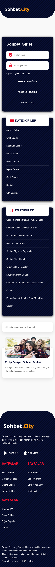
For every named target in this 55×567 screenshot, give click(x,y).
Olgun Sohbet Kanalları (17, 267)
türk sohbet (29, 561)
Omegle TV (7, 509)
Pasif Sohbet (34, 472)
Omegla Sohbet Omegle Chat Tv (21, 228)
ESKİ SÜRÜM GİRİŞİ (27, 92)
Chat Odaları (12, 138)
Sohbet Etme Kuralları (16, 259)
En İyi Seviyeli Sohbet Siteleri (23, 362)
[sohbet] (16, 9)
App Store (33, 453)
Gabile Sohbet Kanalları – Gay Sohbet (24, 220)
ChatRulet (32, 491)
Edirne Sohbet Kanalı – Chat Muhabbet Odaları (24, 302)
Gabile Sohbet (34, 479)
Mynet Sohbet (13, 169)
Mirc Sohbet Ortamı (15, 243)
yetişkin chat (17, 561)
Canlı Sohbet (8, 515)
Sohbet (9, 185)
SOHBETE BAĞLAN (27, 82)
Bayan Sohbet (8, 491)
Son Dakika (11, 193)
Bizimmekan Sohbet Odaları (19, 235)
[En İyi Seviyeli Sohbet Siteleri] (27, 342)
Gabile (5, 527)
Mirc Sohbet (12, 153)
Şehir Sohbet (12, 177)
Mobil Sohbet (12, 161)
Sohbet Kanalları (35, 485)
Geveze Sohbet (9, 479)
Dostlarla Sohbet (14, 146)
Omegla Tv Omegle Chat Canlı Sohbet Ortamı (24, 286)
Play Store (13, 453)
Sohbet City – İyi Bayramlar (19, 251)
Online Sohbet (8, 485)
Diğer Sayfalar (9, 521)
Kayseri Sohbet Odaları (17, 275)
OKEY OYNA (27, 103)
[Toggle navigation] (47, 9)
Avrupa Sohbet (13, 130)
